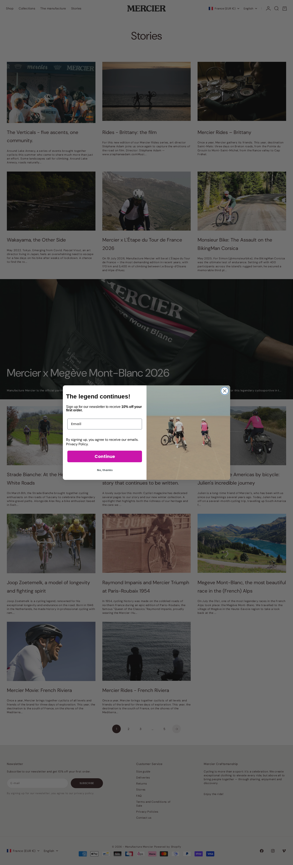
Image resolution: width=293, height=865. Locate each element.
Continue (105, 456)
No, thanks (105, 470)
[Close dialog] (224, 391)
